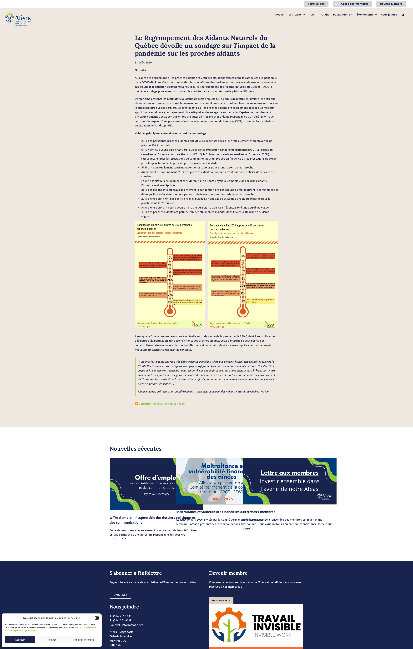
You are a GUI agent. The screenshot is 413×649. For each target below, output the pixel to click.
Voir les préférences (83, 639)
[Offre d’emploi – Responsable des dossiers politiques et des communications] (156, 484)
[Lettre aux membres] (290, 481)
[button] (96, 618)
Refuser (51, 639)
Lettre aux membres (259, 512)
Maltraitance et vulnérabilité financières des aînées (216, 512)
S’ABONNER (120, 594)
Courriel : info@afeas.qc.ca (126, 625)
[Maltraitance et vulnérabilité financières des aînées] (223, 481)
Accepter (20, 639)
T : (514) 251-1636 (120, 616)
